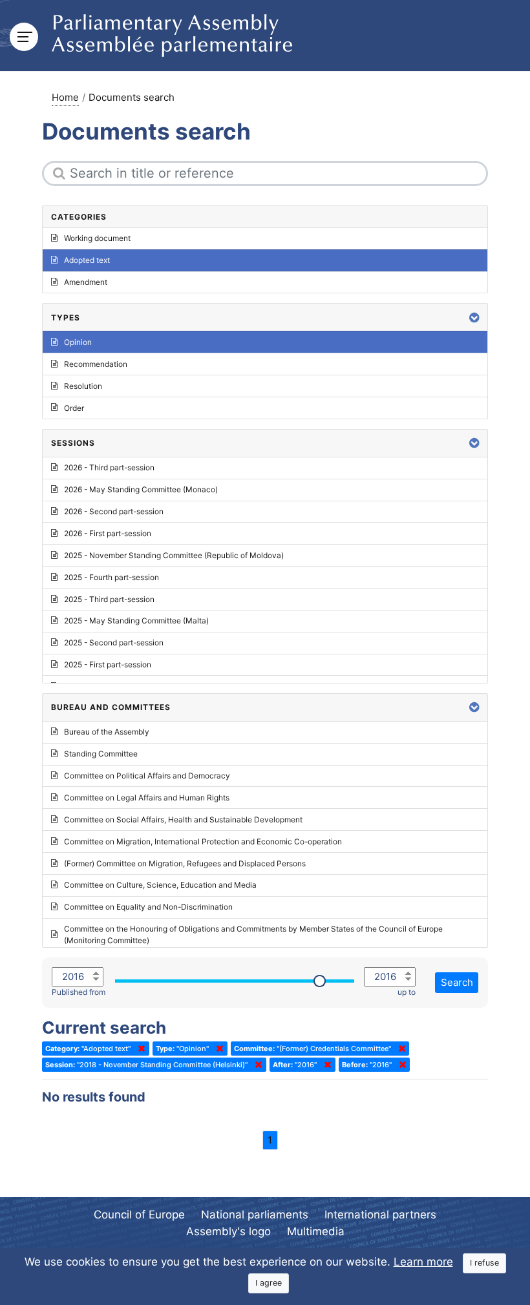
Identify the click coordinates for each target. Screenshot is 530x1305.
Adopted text (87, 260)
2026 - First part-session (107, 533)
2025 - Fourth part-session (111, 577)
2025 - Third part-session (109, 599)
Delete (138, 1048)
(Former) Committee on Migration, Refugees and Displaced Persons (185, 863)
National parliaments (254, 1214)
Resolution (83, 386)
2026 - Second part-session (114, 511)
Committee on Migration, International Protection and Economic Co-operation (203, 841)
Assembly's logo (228, 1231)
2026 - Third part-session (109, 467)
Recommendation (95, 364)
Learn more (423, 1261)
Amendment (85, 282)
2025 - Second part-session (114, 642)
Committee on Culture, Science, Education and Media (160, 885)
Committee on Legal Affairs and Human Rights (146, 797)
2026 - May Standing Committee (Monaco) (141, 489)
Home (65, 97)
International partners (380, 1214)
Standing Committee (101, 753)
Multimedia (315, 1231)
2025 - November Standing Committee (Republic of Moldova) (174, 555)
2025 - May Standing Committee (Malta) (136, 620)
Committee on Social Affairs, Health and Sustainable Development (183, 819)
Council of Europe (139, 1214)
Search (457, 982)
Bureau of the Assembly (106, 731)
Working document (97, 238)
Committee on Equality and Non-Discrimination (148, 907)
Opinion (78, 342)
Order (74, 408)
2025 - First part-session (107, 664)
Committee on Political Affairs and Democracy (147, 775)
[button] (474, 317)
